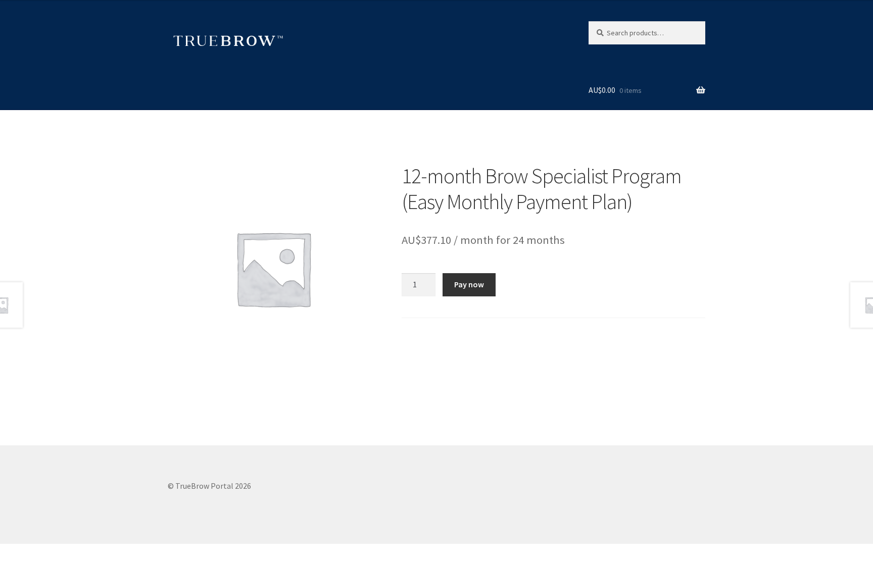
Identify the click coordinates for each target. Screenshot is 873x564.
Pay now (469, 284)
